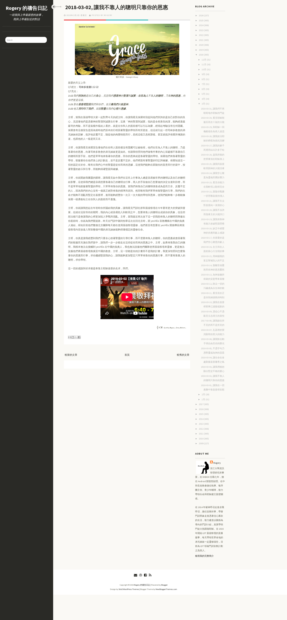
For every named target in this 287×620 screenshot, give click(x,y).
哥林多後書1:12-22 (88, 87)
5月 (204, 93)
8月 (204, 79)
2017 (201, 404)
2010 (201, 438)
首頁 (127, 354)
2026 (201, 15)
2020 (201, 44)
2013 (201, 423)
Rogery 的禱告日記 (26, 8)
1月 (204, 399)
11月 (204, 64)
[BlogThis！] (72, 337)
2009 (201, 443)
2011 (201, 433)
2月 (204, 394)
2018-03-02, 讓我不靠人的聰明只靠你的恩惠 (116, 7)
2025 (201, 20)
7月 (204, 84)
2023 (201, 30)
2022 (201, 35)
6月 (204, 89)
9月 (204, 74)
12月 (204, 59)
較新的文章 (71, 354)
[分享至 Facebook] (79, 337)
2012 (201, 428)
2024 (201, 25)
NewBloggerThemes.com (166, 589)
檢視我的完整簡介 (204, 555)
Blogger (164, 585)
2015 (201, 414)
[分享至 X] (76, 337)
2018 (201, 54)
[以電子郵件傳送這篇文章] (69, 337)
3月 (204, 103)
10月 (204, 69)
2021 (201, 40)
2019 (201, 49)
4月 (204, 98)
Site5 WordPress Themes (129, 589)
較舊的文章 (183, 354)
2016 (201, 409)
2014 (201, 418)
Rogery (217, 462)
